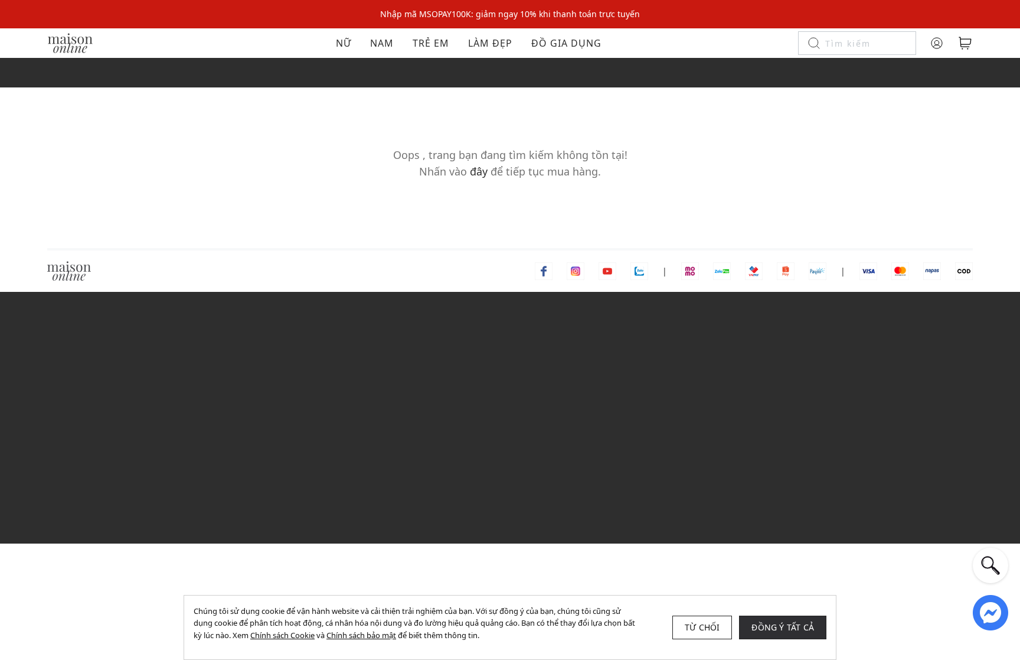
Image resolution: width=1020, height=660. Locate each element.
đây (479, 171)
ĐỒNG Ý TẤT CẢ (782, 627)
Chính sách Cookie (282, 635)
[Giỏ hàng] (965, 43)
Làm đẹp (490, 43)
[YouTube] (607, 270)
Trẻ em (431, 43)
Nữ (343, 43)
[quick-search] (990, 565)
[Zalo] (639, 270)
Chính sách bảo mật (361, 635)
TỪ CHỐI (702, 627)
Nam (382, 43)
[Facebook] (543, 270)
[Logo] (70, 42)
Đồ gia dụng (566, 43)
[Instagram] (575, 270)
